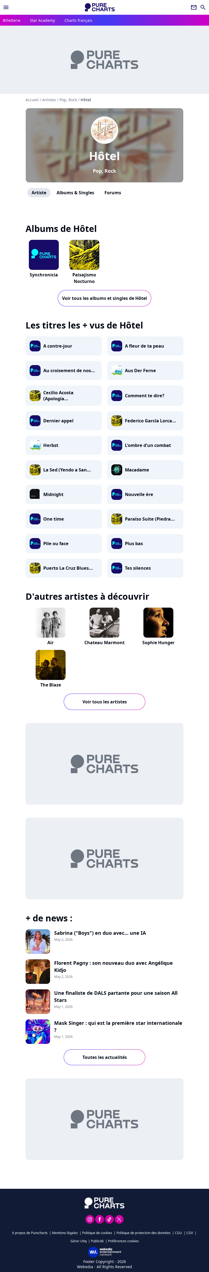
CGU (178, 1233)
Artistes (49, 99)
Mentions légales (65, 1233)
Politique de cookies (97, 1233)
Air (50, 643)
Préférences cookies (123, 1241)
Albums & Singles (75, 193)
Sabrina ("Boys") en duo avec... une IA (100, 933)
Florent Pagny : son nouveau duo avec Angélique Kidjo (113, 966)
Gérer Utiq (78, 1241)
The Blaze (50, 685)
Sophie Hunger (158, 643)
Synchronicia (44, 275)
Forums (112, 193)
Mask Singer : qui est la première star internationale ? (118, 1026)
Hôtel (104, 155)
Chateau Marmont (104, 643)
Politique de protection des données (143, 1233)
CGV (189, 1233)
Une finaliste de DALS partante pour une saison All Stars (115, 996)
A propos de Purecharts (30, 1233)
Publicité (97, 1241)
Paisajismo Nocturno (84, 278)
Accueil (32, 99)
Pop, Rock (104, 171)
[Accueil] (100, 7)
